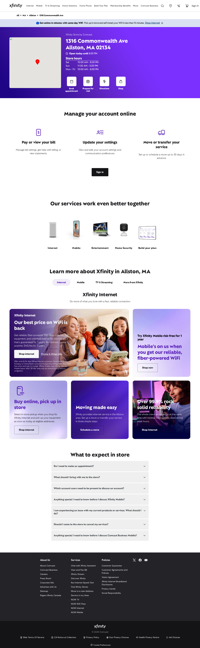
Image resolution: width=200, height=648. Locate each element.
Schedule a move (89, 429)
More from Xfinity (133, 282)
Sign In (195, 5)
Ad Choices (174, 637)
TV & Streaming (52, 5)
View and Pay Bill (79, 570)
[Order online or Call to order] (178, 5)
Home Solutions (69, 5)
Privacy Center (109, 588)
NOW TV (75, 599)
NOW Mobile (77, 612)
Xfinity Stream (77, 574)
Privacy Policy (92, 637)
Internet (30, 5)
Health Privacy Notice (149, 637)
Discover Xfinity (78, 578)
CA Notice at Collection (65, 637)
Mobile (39, 5)
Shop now (147, 367)
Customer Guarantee (112, 565)
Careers (44, 574)
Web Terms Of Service (33, 637)
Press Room (45, 578)
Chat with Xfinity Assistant (83, 565)
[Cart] (186, 5)
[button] (37, 62)
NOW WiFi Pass (78, 604)
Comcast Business (149, 5)
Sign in (100, 172)
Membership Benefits (120, 5)
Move (135, 5)
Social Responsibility (111, 593)
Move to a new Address (82, 591)
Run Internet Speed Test (82, 582)
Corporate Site (47, 582)
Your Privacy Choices (119, 637)
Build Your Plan (101, 5)
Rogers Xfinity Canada (50, 595)
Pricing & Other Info (51, 354)
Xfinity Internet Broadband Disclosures (114, 583)
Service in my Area (80, 595)
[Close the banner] (162, 23)
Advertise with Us (48, 587)
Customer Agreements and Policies (115, 571)
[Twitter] (134, 560)
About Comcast (47, 565)
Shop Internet (149, 429)
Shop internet (152, 22)
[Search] (162, 5)
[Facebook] (140, 560)
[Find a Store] (170, 5)
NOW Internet (77, 608)
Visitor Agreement (110, 577)
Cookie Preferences (102, 645)
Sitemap (44, 591)
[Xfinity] (15, 6)
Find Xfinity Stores (79, 587)
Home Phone (86, 5)
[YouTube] (146, 560)
